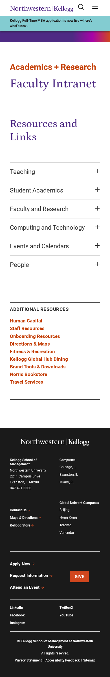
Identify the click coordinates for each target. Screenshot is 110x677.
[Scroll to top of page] (100, 648)
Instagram (17, 623)
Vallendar (67, 533)
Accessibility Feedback (62, 660)
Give (79, 576)
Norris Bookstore (28, 374)
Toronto (65, 525)
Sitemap (89, 660)
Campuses (67, 460)
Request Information (29, 575)
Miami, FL (67, 482)
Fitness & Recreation (32, 351)
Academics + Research (53, 67)
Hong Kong (68, 517)
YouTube (66, 615)
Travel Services (26, 382)
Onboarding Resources (35, 336)
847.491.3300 (20, 488)
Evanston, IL (69, 475)
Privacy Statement (28, 660)
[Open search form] (83, 7)
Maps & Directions (24, 518)
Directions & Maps (30, 344)
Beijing (65, 510)
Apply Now (20, 564)
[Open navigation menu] (95, 7)
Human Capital (26, 321)
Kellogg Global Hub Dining (39, 359)
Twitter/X (66, 608)
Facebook (17, 615)
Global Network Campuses (79, 503)
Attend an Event (24, 587)
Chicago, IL (68, 467)
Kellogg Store (20, 525)
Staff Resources (27, 328)
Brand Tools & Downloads (38, 367)
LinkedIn (16, 608)
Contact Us (18, 510)
